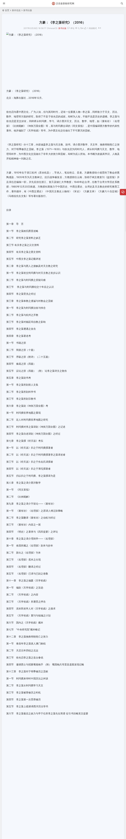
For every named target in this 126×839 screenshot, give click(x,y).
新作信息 (16, 10)
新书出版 (27, 10)
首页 (7, 10)
